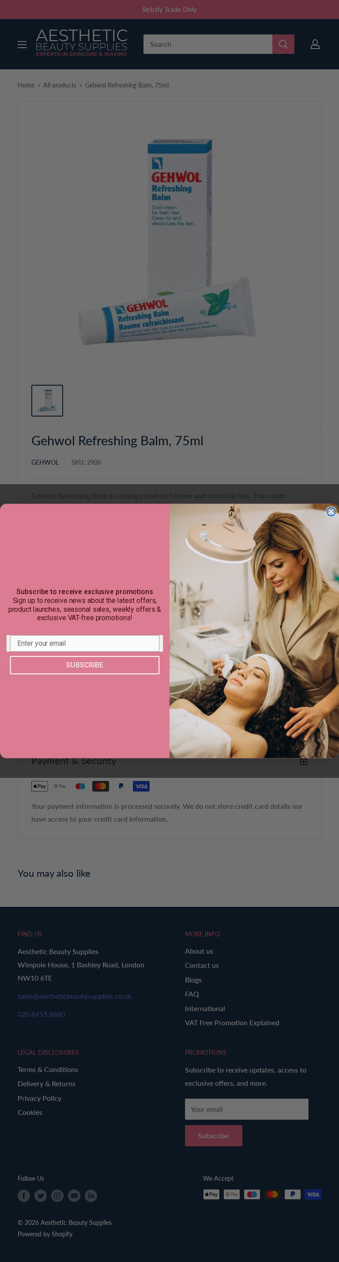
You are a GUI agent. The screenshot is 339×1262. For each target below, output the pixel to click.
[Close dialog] (331, 512)
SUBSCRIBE (84, 665)
